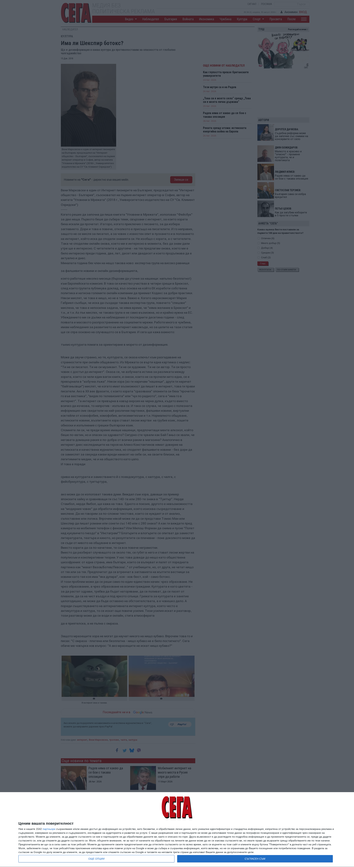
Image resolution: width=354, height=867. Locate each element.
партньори (49, 829)
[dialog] (177, 829)
